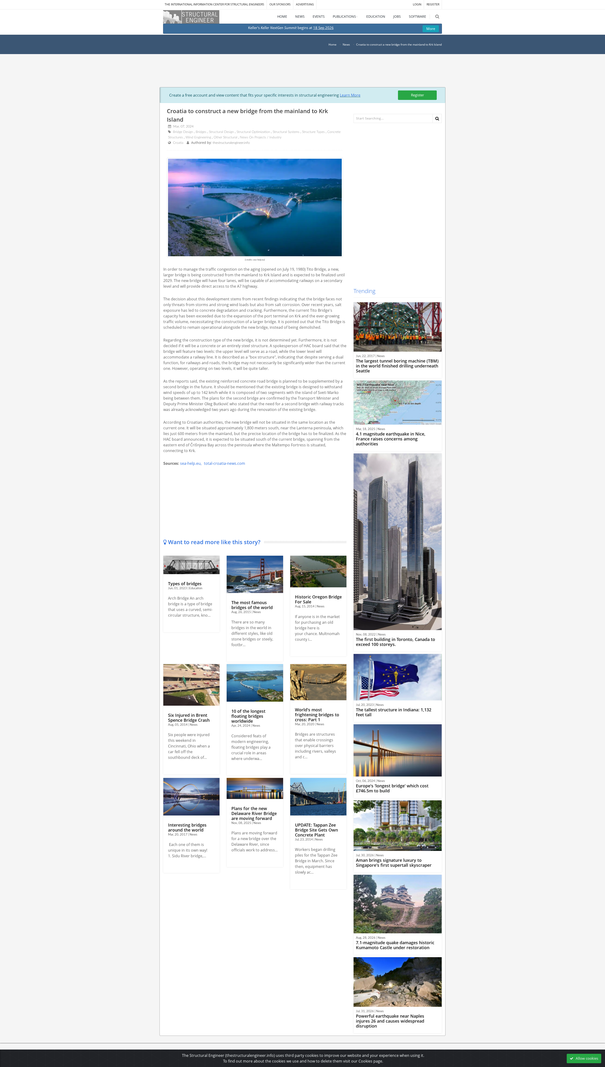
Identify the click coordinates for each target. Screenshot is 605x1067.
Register (417, 95)
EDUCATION (375, 16)
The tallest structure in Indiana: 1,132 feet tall (393, 712)
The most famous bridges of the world (252, 605)
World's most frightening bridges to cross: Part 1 (317, 714)
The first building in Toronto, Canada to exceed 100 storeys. (395, 641)
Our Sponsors (280, 4)
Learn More (350, 95)
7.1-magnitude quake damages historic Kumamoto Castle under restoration (395, 945)
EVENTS (319, 16)
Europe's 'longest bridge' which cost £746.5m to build (392, 788)
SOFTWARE (417, 16)
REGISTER (433, 4)
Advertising (305, 4)
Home (332, 45)
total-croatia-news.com (224, 463)
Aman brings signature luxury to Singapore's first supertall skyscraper (394, 862)
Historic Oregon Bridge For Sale (318, 599)
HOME (282, 16)
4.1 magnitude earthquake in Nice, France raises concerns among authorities (390, 439)
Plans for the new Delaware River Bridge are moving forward (254, 813)
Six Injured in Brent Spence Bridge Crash (189, 717)
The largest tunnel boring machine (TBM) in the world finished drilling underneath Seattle (397, 366)
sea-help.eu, (191, 463)
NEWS (300, 16)
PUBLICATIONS (344, 16)
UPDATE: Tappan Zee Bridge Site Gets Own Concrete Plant (316, 830)
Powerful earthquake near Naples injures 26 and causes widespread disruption (390, 1021)
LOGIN (417, 4)
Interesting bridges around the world (187, 827)
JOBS (397, 16)
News (346, 45)
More (430, 28)
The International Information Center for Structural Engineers (214, 4)
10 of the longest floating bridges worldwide (248, 716)
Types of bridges (185, 583)
